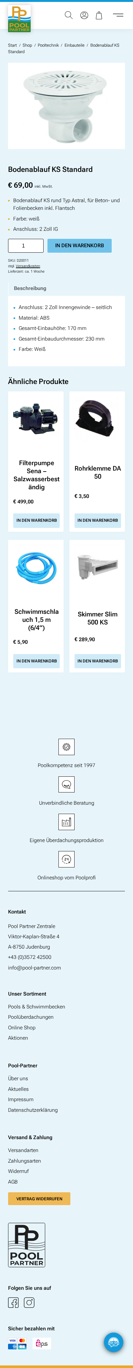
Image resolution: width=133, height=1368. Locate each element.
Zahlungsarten (24, 1161)
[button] (122, 1357)
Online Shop (22, 1028)
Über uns (18, 1078)
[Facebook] (13, 1303)
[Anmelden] (84, 15)
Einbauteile (75, 45)
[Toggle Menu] (118, 15)
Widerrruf (18, 1171)
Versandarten (23, 1150)
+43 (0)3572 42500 (29, 957)
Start (12, 45)
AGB (13, 1182)
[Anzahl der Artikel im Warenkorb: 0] (100, 15)
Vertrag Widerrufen (39, 1198)
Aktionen (18, 1038)
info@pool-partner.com (34, 968)
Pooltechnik (48, 45)
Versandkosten (28, 266)
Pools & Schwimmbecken (36, 1007)
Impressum (21, 1099)
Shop (27, 45)
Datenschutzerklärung (33, 1110)
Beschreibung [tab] (30, 288)
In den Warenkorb (79, 245)
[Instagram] (29, 1303)
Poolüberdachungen (31, 1017)
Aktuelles (18, 1089)
